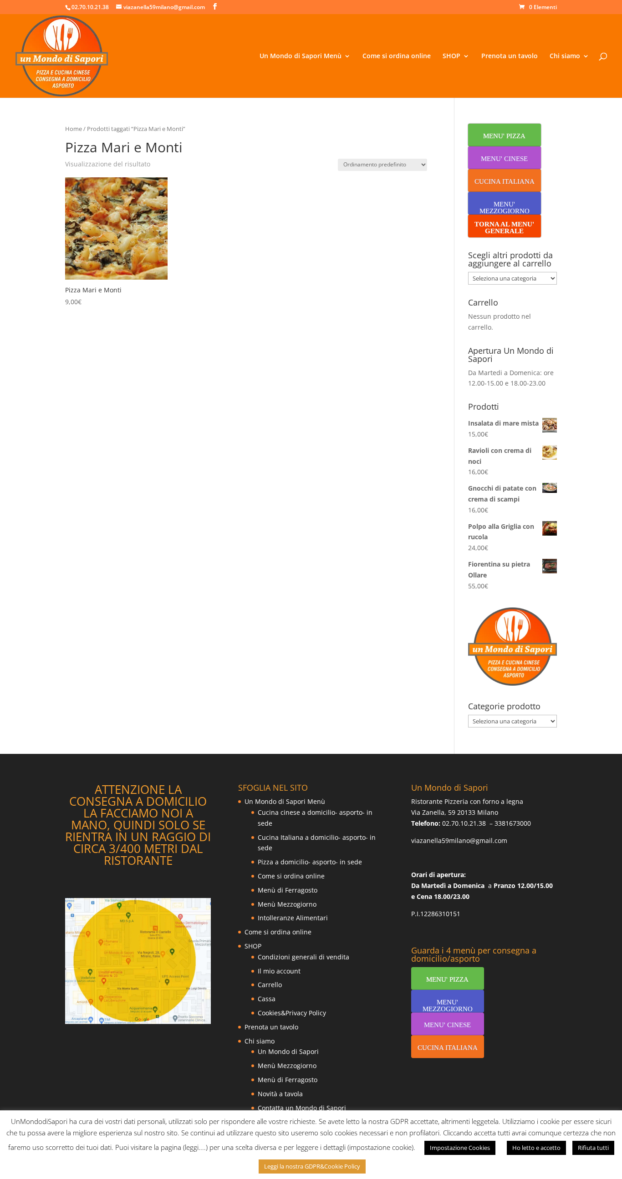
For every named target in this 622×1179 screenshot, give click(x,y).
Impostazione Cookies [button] (460, 1148)
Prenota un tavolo (509, 56)
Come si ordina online (396, 56)
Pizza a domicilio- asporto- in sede (310, 862)
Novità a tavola (280, 1093)
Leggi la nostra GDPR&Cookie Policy (312, 1166)
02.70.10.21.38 (464, 823)
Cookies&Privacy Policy (292, 1012)
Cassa (266, 998)
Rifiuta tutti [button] (593, 1148)
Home (73, 129)
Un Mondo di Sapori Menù (301, 56)
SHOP (451, 56)
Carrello (270, 984)
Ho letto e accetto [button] (536, 1148)
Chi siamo (565, 56)
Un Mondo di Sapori (288, 1051)
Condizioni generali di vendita (303, 957)
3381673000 (513, 823)
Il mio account (279, 971)
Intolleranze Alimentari (293, 917)
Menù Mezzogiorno (287, 904)
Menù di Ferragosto (287, 890)
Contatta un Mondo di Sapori (302, 1108)
